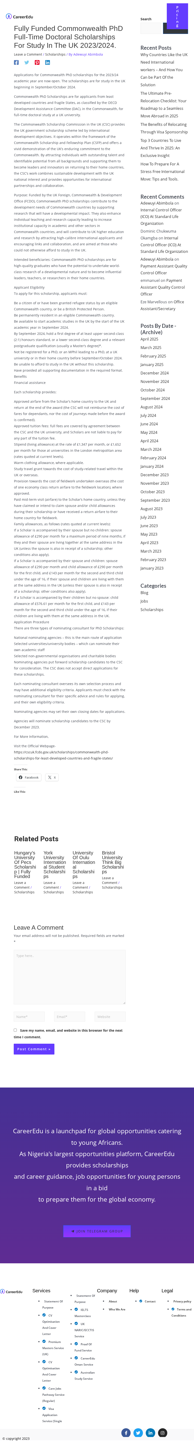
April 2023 (149, 542)
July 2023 (148, 517)
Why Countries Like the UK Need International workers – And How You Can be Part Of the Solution (164, 69)
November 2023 (155, 483)
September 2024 (155, 398)
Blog (144, 592)
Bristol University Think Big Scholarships (113, 862)
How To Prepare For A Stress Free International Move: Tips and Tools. (163, 171)
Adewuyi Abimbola (157, 203)
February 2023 (153, 559)
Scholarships (55, 54)
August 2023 (152, 508)
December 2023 (155, 474)
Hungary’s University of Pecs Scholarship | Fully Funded (25, 864)
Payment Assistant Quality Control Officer (163, 287)
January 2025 (152, 364)
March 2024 (151, 449)
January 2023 (152, 568)
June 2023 (149, 525)
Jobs (144, 601)
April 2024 (149, 440)
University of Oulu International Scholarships (84, 864)
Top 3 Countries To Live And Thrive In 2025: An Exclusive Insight (161, 148)
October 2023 (153, 491)
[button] (115, 12)
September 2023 (155, 500)
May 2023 (149, 534)
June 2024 (149, 424)
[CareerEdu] (19, 16)
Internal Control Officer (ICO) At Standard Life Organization (161, 216)
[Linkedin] (47, 62)
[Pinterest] (37, 62)
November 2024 (155, 381)
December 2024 (155, 373)
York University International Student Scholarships (55, 864)
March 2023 (151, 551)
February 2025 (153, 356)
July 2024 (148, 415)
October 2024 (153, 390)
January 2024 (152, 466)
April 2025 (149, 339)
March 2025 (151, 347)
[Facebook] (16, 62)
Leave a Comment (28, 54)
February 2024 (153, 457)
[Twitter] (26, 62)
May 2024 (149, 432)
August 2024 (152, 407)
